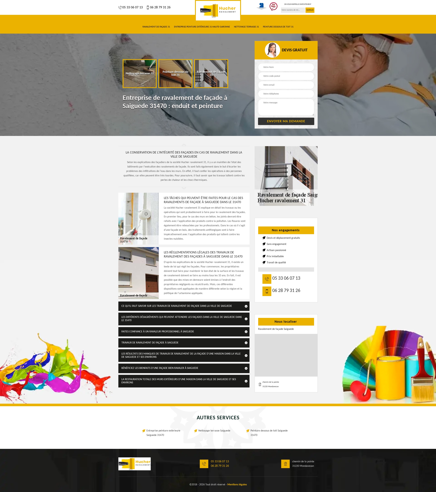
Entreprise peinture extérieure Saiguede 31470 (163, 433)
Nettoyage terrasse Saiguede (214, 430)
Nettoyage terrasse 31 (246, 27)
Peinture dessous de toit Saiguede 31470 (269, 433)
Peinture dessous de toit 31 (278, 27)
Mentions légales (237, 484)
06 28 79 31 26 (160, 7)
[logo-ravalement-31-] (218, 10)
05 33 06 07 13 (132, 7)
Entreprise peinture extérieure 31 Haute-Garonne (202, 27)
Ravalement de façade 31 (156, 27)
